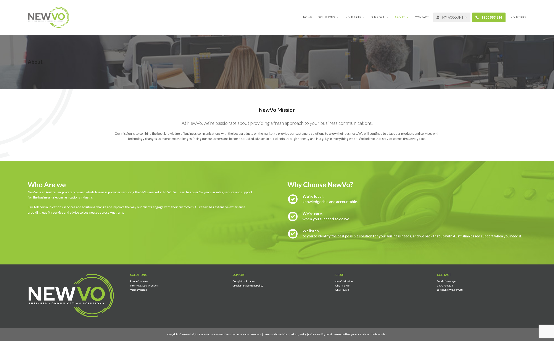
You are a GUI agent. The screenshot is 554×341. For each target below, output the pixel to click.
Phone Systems (139, 281)
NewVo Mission (344, 281)
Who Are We (342, 285)
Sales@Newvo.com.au (450, 289)
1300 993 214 (445, 285)
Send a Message (446, 281)
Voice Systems (138, 289)
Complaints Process (244, 281)
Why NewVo (342, 289)
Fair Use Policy (316, 334)
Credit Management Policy (247, 285)
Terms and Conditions (276, 334)
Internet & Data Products (144, 285)
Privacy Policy (298, 334)
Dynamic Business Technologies (368, 334)
